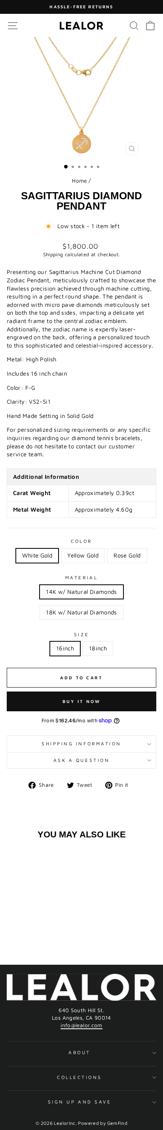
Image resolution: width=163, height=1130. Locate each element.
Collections (79, 1077)
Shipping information (81, 743)
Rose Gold (127, 555)
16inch (65, 648)
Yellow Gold (83, 555)
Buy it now (82, 701)
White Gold (37, 555)
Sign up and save (80, 1101)
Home (79, 181)
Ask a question (81, 760)
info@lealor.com (81, 1025)
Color (81, 541)
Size (81, 634)
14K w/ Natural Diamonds (81, 591)
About (79, 1052)
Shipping (53, 254)
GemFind (117, 1123)
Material (81, 577)
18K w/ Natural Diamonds (81, 612)
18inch (98, 648)
